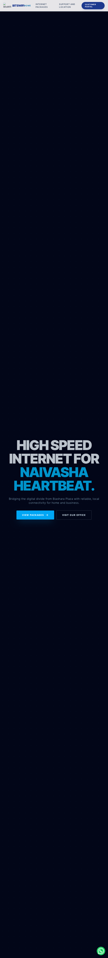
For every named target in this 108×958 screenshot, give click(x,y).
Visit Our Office (74, 515)
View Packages (33, 515)
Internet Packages (42, 5)
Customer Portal (90, 5)
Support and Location (67, 5)
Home (27, 5)
